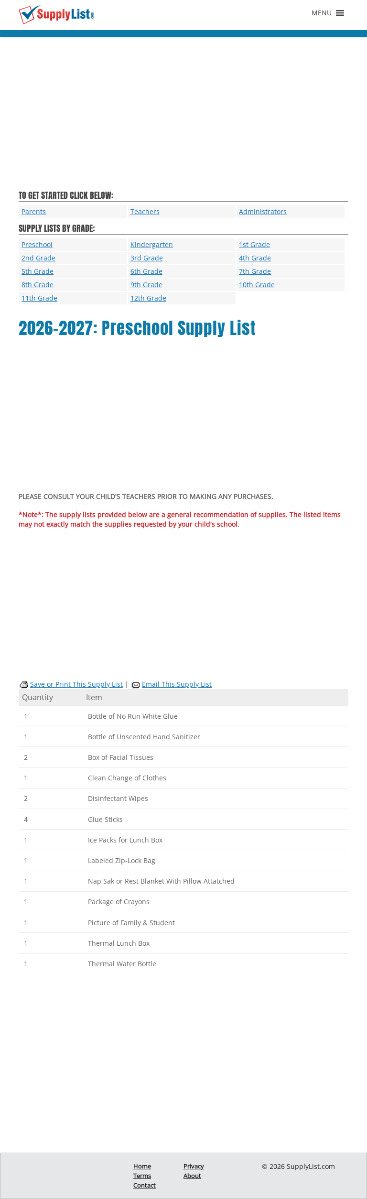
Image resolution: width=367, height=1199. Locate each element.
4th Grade (255, 257)
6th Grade (146, 271)
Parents (34, 211)
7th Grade (255, 271)
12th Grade (148, 297)
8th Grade (38, 284)
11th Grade (39, 297)
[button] (322, 12)
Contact (144, 1185)
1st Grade (254, 244)
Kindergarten (151, 244)
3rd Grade (146, 257)
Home (142, 1166)
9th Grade (146, 284)
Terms (142, 1175)
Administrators (263, 211)
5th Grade (38, 271)
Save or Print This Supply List (76, 684)
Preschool (37, 244)
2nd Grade (38, 257)
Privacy (194, 1166)
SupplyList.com (311, 1166)
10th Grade (257, 284)
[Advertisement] (183, 118)
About (192, 1175)
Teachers (145, 211)
